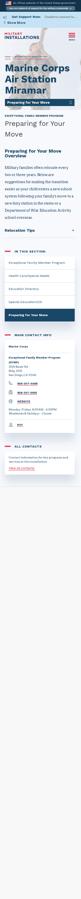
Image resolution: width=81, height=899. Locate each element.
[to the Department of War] (8, 3)
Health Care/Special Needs (29, 276)
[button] (40, 8)
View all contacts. (22, 468)
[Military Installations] (22, 38)
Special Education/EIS (25, 302)
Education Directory (24, 289)
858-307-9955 (27, 392)
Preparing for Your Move (28, 315)
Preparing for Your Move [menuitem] (28, 102)
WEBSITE (23, 401)
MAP (20, 424)
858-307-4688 (27, 383)
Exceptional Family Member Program (37, 263)
